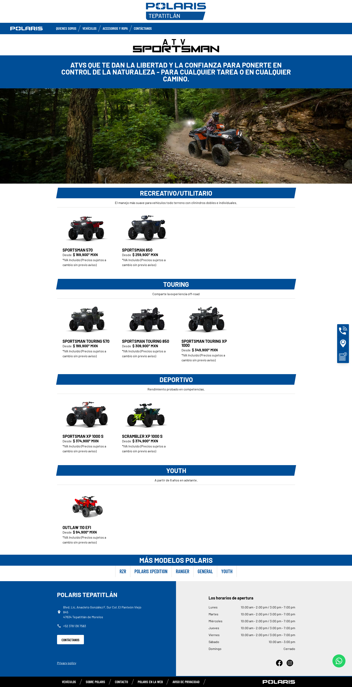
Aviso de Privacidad (186, 681)
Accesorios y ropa (115, 28)
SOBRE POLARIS (95, 681)
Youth (226, 571)
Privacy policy (66, 663)
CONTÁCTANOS (70, 640)
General (205, 571)
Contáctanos (143, 28)
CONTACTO (121, 681)
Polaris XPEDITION (150, 571)
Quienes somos (66, 28)
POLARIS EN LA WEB (150, 681)
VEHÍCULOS (69, 681)
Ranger (182, 571)
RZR (123, 571)
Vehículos (89, 28)
